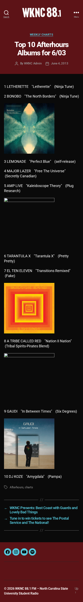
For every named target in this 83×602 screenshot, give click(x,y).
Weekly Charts (41, 34)
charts (29, 487)
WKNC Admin (33, 63)
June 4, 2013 (59, 63)
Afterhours (16, 487)
